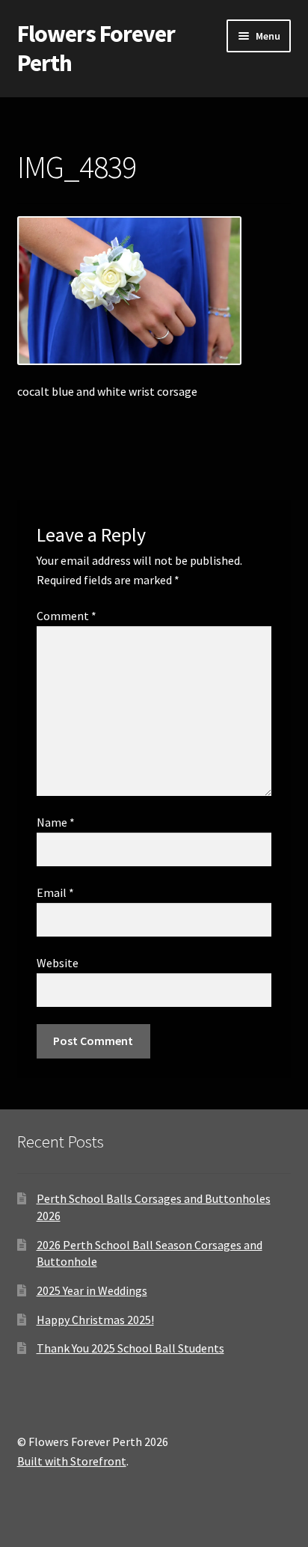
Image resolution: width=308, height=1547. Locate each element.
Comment (66, 615)
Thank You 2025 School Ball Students (130, 1348)
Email (55, 892)
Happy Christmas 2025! (95, 1319)
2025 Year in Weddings (92, 1290)
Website (57, 962)
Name (56, 822)
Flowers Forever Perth (96, 48)
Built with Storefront (71, 1460)
